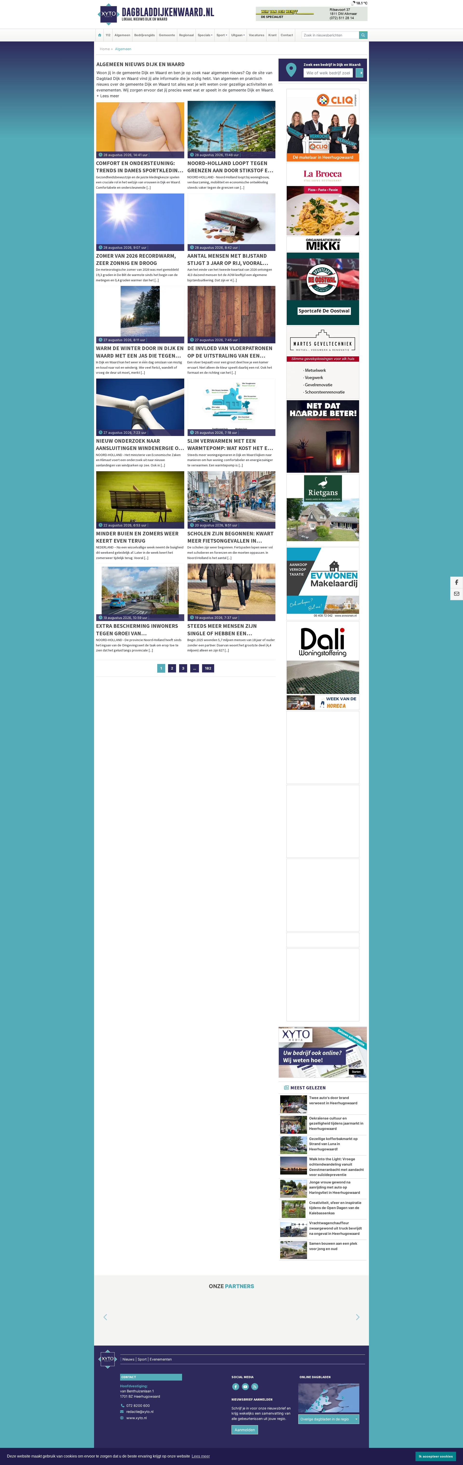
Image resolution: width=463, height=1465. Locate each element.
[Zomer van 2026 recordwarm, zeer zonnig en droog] (140, 222)
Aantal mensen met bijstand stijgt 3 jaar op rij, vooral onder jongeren (227, 259)
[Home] (99, 35)
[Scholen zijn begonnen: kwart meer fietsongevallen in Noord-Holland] (232, 500)
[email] (456, 594)
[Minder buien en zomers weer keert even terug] (140, 500)
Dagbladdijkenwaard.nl (168, 12)
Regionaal (186, 35)
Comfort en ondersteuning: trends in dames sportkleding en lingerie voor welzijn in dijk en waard (138, 166)
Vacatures (256, 35)
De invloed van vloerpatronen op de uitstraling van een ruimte (229, 352)
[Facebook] (236, 1387)
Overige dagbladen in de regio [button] (324, 1419)
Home (105, 49)
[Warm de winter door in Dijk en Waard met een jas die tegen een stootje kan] (140, 314)
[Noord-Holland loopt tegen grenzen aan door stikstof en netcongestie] (232, 129)
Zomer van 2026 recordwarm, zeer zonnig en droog (136, 259)
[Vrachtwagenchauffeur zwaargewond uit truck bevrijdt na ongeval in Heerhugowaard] (293, 1229)
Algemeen (122, 35)
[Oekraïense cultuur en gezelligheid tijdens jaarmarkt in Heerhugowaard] (293, 1125)
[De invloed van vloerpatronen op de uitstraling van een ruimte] (232, 314)
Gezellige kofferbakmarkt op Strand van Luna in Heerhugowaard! (333, 1144)
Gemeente (167, 35)
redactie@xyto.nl (139, 1412)
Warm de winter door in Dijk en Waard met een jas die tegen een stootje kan (140, 352)
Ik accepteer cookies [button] (436, 1456)
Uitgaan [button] (237, 35)
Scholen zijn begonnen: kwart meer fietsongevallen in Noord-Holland (230, 537)
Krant (272, 35)
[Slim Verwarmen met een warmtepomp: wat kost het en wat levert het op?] (232, 407)
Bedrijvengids (144, 35)
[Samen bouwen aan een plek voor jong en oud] (293, 1250)
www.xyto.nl (136, 1418)
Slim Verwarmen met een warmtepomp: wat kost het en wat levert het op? (229, 444)
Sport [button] (221, 35)
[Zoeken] (363, 35)
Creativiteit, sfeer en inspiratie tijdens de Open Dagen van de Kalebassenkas (335, 1208)
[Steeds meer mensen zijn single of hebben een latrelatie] (232, 592)
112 (108, 35)
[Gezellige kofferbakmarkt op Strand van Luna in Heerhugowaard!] (293, 1145)
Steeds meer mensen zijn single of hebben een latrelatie (222, 629)
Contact (287, 35)
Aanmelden (245, 1429)
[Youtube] (245, 1387)
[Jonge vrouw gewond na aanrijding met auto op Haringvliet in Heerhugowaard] (293, 1189)
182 (208, 668)
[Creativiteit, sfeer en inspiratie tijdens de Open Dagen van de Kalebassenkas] (293, 1209)
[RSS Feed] (255, 1387)
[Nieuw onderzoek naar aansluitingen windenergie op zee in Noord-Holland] (140, 407)
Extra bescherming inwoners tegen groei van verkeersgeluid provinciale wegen (137, 629)
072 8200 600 (138, 1405)
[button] (107, 96)
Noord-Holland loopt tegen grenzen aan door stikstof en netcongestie (229, 166)
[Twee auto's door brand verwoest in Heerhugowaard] (293, 1104)
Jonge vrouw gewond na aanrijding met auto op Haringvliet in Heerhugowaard (334, 1187)
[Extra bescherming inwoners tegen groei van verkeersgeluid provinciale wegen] (140, 592)
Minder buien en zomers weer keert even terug (137, 537)
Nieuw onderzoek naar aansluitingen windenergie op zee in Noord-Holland (139, 444)
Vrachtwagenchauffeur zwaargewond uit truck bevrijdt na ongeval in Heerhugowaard (335, 1228)
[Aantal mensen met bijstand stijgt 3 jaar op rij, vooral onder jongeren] (232, 222)
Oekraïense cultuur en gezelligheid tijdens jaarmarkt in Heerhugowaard (336, 1123)
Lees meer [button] (201, 1456)
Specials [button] (204, 35)
